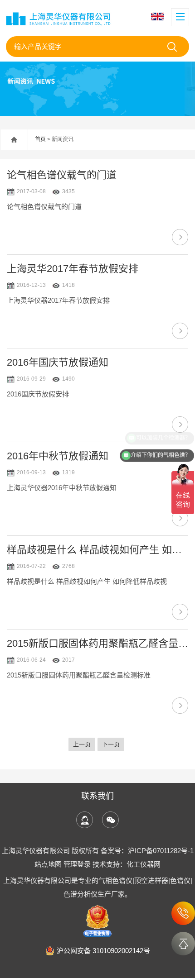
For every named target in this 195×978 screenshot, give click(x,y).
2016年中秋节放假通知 (57, 456)
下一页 (111, 744)
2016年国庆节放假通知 (57, 362)
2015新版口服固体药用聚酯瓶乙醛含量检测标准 (97, 643)
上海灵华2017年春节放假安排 (72, 268)
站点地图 (48, 864)
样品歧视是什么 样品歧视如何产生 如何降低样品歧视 (97, 549)
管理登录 (77, 864)
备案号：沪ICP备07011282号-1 (147, 850)
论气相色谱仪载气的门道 (62, 175)
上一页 (82, 744)
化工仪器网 (144, 864)
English (158, 16)
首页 (40, 139)
